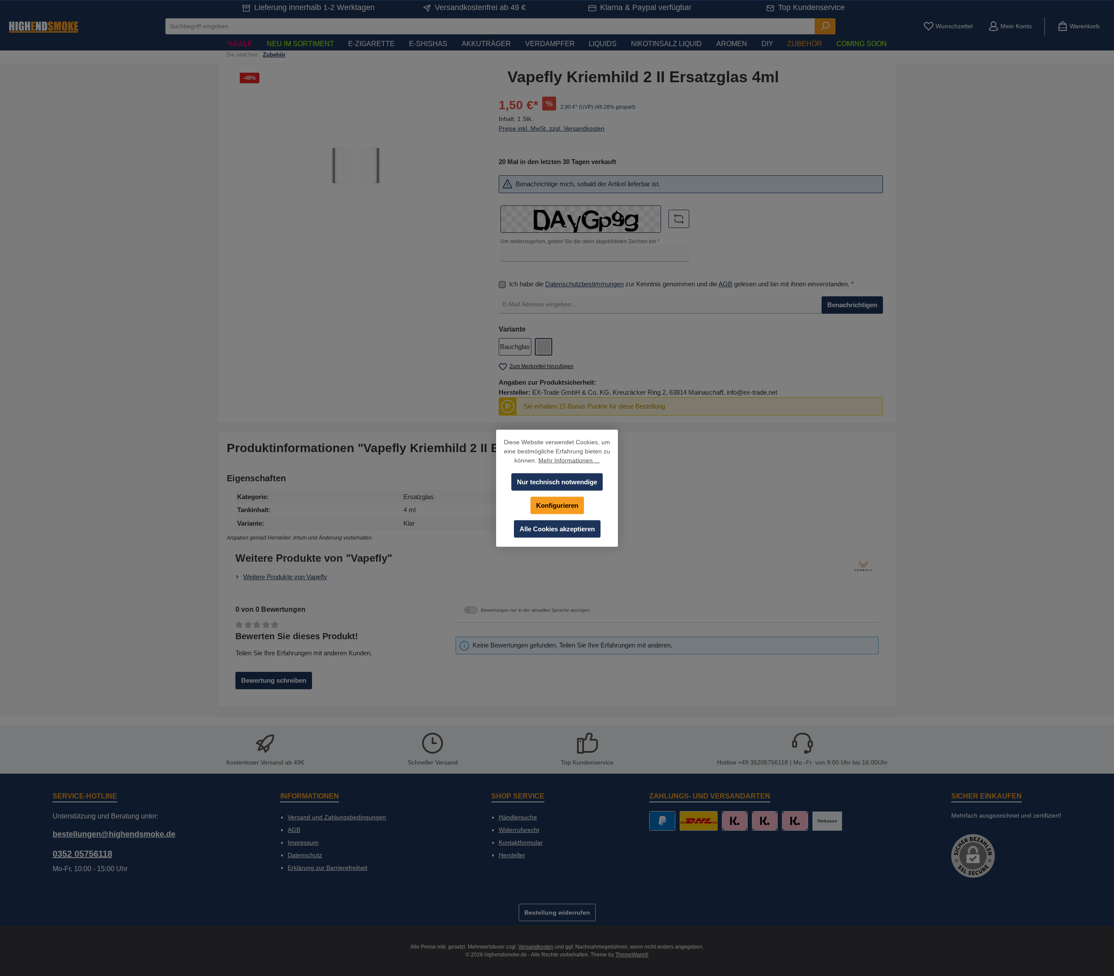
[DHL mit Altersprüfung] (699, 821)
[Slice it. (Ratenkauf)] (735, 821)
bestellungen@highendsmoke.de (114, 834)
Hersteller (512, 855)
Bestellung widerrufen (557, 912)
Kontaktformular (521, 842)
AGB (725, 284)
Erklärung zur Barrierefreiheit (327, 867)
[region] (356, 161)
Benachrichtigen (852, 305)
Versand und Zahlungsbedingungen (337, 817)
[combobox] (490, 26)
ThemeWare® (631, 955)
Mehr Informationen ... (569, 459)
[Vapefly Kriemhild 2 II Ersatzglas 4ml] (356, 161)
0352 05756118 (82, 854)
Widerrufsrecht (519, 829)
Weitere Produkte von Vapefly (285, 576)
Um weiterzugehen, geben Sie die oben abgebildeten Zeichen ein (580, 241)
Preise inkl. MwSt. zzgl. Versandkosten (551, 128)
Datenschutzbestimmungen (584, 284)
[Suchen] (825, 26)
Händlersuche (518, 817)
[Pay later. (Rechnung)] (795, 821)
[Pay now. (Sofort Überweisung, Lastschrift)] (765, 821)
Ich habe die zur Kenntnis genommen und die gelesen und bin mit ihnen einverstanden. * (681, 284)
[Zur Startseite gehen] (43, 26)
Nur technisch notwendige (557, 481)
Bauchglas (515, 346)
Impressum (303, 842)
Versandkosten (536, 947)
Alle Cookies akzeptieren (557, 528)
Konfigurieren (557, 505)
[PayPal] (662, 821)
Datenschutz (305, 855)
